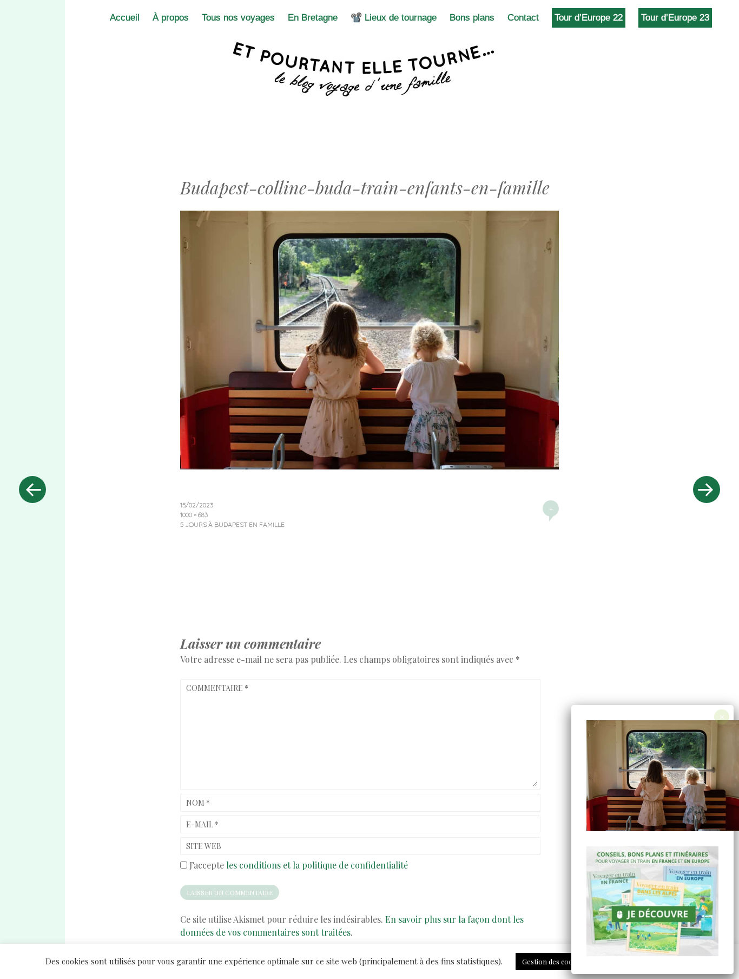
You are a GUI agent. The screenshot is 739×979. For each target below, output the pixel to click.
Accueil (125, 17)
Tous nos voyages (238, 17)
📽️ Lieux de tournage (394, 17)
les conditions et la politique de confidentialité (317, 865)
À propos (171, 17)
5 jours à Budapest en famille (232, 524)
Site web (203, 846)
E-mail (202, 824)
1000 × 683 (194, 515)
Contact (523, 17)
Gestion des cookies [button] (553, 961)
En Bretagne (313, 17)
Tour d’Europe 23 (675, 17)
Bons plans (472, 17)
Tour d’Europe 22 (589, 17)
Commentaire (217, 688)
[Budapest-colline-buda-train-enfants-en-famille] (369, 465)
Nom (198, 803)
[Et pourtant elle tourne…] (369, 69)
